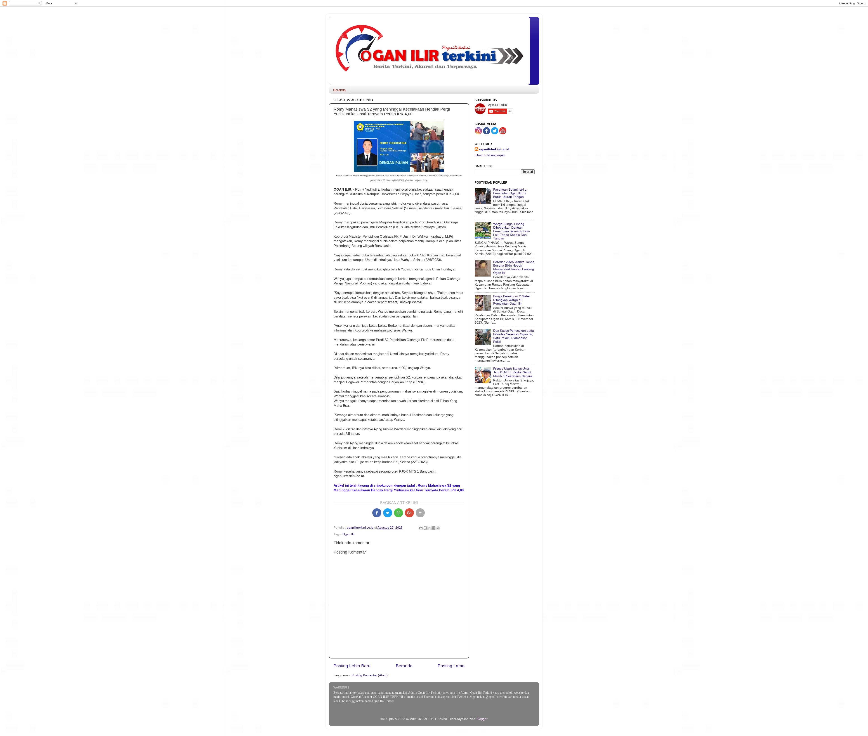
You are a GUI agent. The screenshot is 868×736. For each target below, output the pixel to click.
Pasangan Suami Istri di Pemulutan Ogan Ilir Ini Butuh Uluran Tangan (510, 193)
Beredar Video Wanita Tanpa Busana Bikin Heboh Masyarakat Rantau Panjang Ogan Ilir (513, 267)
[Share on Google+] (409, 512)
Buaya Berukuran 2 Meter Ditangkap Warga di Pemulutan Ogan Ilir (511, 300)
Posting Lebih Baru (351, 665)
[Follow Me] (478, 133)
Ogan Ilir (348, 534)
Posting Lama (451, 665)
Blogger (481, 719)
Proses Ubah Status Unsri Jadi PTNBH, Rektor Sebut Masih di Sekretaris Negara (512, 372)
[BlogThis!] (425, 528)
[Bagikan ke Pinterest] (438, 528)
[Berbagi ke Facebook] (434, 528)
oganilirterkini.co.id (494, 149)
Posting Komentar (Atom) (369, 675)
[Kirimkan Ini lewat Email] (421, 528)
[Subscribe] (502, 133)
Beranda (339, 90)
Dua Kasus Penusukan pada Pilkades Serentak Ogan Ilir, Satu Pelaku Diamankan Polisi (513, 336)
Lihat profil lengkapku (490, 155)
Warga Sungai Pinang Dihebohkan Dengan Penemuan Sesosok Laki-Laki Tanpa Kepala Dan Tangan (511, 231)
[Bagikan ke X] (387, 512)
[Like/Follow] (486, 133)
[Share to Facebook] (376, 512)
